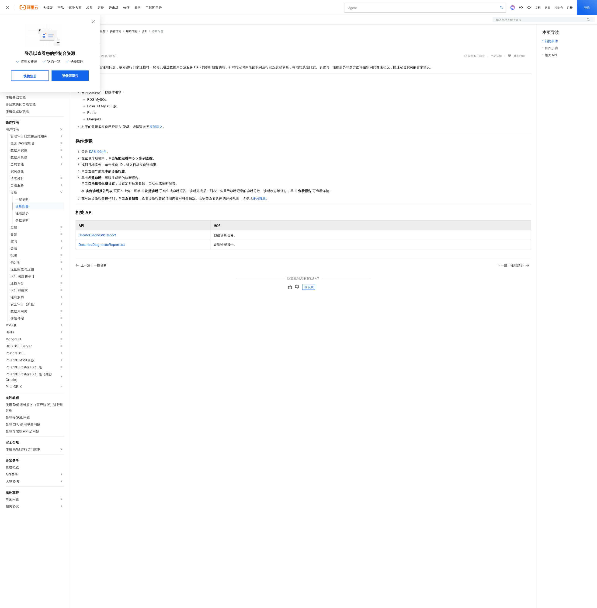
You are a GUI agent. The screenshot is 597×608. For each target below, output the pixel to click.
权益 (89, 7)
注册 (570, 7)
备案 (547, 7)
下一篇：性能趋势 (510, 265)
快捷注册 (30, 75)
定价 (100, 7)
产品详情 (496, 56)
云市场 (113, 7)
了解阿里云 (154, 7)
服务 (137, 7)
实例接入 (156, 126)
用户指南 (131, 31)
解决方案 (75, 7)
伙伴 (126, 7)
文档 (538, 7)
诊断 (144, 31)
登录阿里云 (70, 75)
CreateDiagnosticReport (97, 235)
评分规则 (259, 198)
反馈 (311, 287)
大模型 (48, 7)
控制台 (559, 7)
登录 (587, 7)
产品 (60, 7)
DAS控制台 (98, 151)
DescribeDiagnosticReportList (102, 244)
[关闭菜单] (7, 7)
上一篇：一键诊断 (94, 265)
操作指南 (115, 31)
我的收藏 (519, 56)
